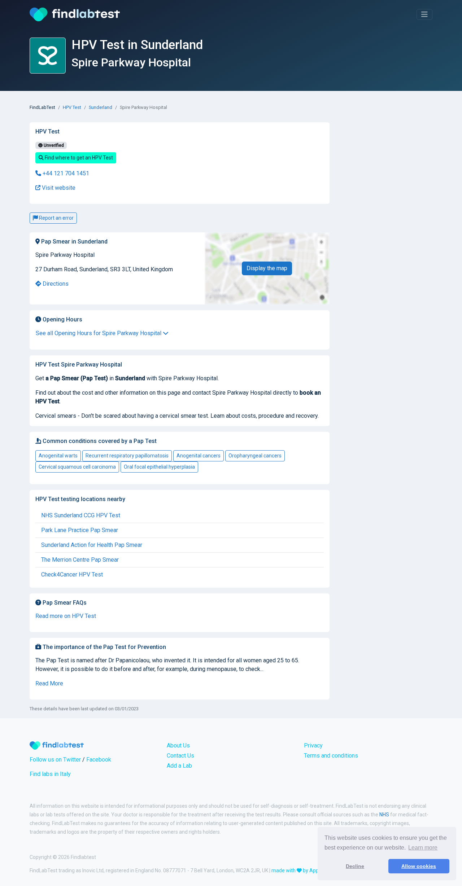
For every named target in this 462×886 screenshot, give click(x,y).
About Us (178, 745)
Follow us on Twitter (55, 759)
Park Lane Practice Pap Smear (79, 530)
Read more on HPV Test (65, 616)
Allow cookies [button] (418, 866)
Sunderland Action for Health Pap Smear (91, 544)
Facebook (98, 759)
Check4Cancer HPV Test (72, 574)
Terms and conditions (331, 755)
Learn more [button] (422, 848)
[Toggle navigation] (424, 14)
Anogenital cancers (198, 456)
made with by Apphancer (303, 870)
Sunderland (100, 107)
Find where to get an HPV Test (78, 158)
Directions (55, 283)
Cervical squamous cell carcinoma (77, 467)
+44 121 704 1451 (65, 173)
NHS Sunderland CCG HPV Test (80, 515)
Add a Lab (179, 765)
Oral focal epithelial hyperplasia (159, 467)
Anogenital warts (58, 456)
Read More (49, 683)
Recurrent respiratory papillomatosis (127, 456)
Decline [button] (355, 866)
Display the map (267, 268)
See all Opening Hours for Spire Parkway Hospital (99, 333)
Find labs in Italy (50, 774)
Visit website (57, 187)
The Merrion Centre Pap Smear (80, 559)
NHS (384, 814)
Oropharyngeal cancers (255, 456)
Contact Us (180, 755)
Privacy (313, 745)
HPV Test (72, 107)
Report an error (56, 218)
